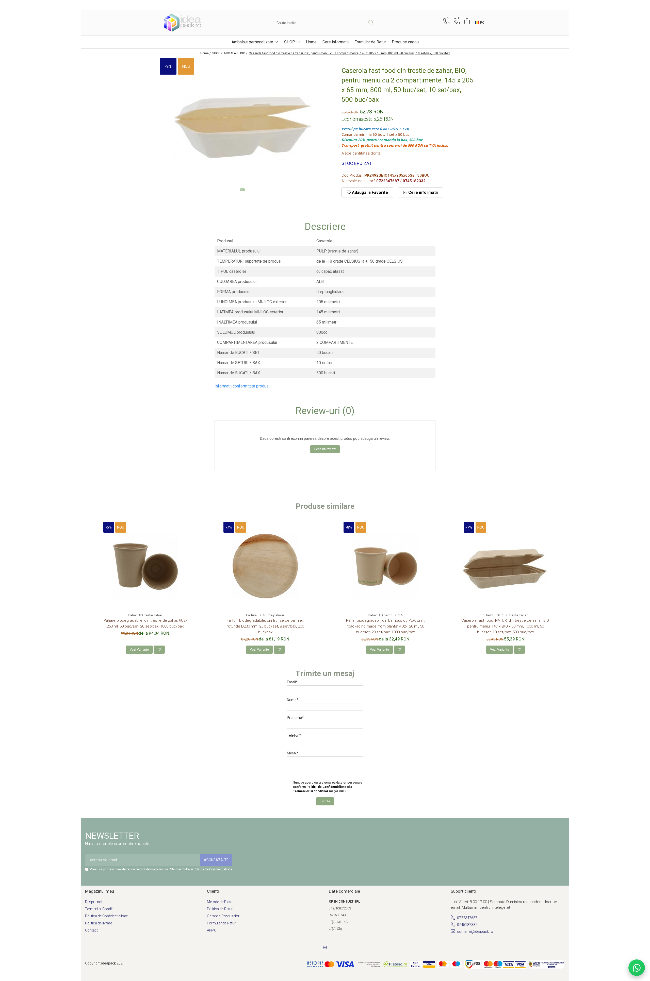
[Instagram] (325, 947)
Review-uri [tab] (325, 411)
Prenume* (295, 718)
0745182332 (466, 925)
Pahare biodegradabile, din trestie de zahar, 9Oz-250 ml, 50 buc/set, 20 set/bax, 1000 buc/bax (145, 623)
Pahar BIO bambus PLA (385, 615)
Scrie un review (325, 449)
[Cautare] (371, 23)
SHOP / (217, 53)
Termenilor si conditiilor (310, 791)
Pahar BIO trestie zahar (145, 615)
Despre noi (93, 902)
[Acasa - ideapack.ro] (189, 23)
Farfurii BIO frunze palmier (265, 615)
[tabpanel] (242, 127)
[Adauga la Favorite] (159, 650)
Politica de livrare (98, 923)
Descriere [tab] (325, 227)
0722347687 (466, 918)
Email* (292, 682)
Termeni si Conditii (99, 909)
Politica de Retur (220, 909)
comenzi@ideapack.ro (474, 931)
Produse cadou (405, 42)
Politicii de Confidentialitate (326, 787)
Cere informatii (335, 42)
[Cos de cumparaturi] (466, 21)
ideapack (109, 963)
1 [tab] (242, 190)
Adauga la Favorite (369, 192)
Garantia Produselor (223, 916)
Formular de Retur (370, 42)
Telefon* (294, 735)
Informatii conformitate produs (242, 386)
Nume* (292, 700)
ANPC (211, 930)
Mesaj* (292, 753)
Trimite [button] (325, 801)
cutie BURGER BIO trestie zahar (505, 615)
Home (311, 42)
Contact (91, 930)
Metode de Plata (219, 902)
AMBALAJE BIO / (236, 53)
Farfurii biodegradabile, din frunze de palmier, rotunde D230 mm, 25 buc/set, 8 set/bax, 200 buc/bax (265, 626)
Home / (206, 53)
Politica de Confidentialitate (213, 869)
